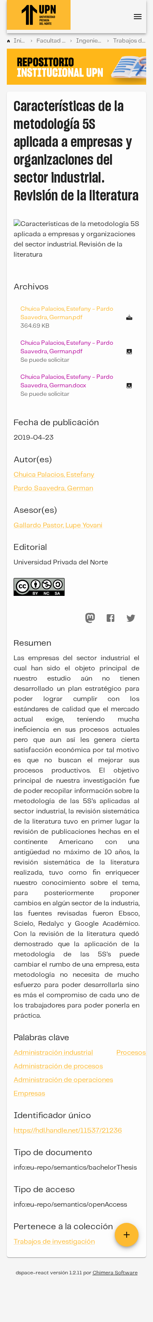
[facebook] (110, 618)
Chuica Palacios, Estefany (54, 475)
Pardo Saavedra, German (53, 488)
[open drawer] (137, 16)
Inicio (20, 41)
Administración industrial (53, 1053)
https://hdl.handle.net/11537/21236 (68, 1130)
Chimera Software (115, 1272)
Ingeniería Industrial (89, 41)
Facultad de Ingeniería (51, 41)
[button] (76, 352)
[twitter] (130, 618)
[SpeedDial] (127, 1235)
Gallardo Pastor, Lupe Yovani (58, 525)
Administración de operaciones (63, 1080)
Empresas (29, 1093)
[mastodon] (90, 618)
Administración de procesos (58, 1066)
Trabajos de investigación (129, 41)
